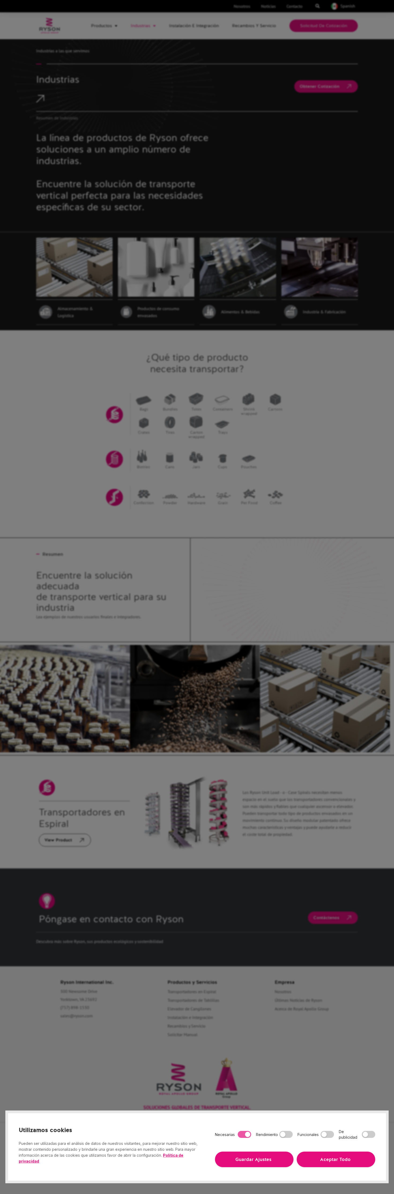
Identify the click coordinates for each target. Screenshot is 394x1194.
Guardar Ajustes (253, 1159)
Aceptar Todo (335, 1159)
